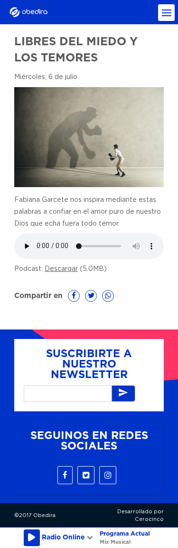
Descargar (61, 269)
